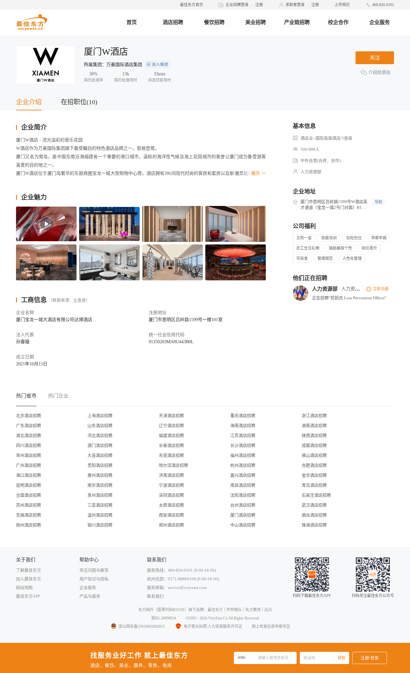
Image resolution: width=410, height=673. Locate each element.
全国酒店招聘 (28, 495)
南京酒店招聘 (99, 485)
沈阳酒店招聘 (242, 495)
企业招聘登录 (237, 5)
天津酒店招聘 (171, 415)
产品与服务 (89, 596)
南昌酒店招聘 (242, 485)
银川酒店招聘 (99, 525)
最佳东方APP (28, 596)
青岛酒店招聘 (314, 485)
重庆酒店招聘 (242, 415)
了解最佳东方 (28, 570)
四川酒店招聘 (28, 445)
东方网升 (146, 610)
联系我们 (155, 596)
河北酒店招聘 (99, 435)
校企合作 (338, 22)
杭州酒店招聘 (242, 465)
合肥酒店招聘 (314, 465)
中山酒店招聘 (242, 525)
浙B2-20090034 (163, 618)
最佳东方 (215, 610)
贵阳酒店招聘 (99, 465)
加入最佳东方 (28, 578)
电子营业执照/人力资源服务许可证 (213, 626)
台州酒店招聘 (242, 505)
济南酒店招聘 (171, 475)
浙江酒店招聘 (314, 415)
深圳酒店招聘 (171, 495)
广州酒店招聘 (28, 465)
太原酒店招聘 (171, 505)
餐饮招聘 (214, 22)
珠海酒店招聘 (314, 525)
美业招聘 (255, 22)
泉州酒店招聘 (99, 495)
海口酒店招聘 (28, 475)
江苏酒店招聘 (242, 435)
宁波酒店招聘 (171, 485)
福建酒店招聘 (171, 435)
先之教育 (253, 610)
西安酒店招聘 (171, 515)
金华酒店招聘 (314, 475)
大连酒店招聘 (99, 455)
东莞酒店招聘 (171, 455)
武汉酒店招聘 (314, 505)
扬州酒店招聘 (28, 525)
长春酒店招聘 (171, 445)
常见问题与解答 (94, 570)
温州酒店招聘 (99, 515)
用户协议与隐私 (94, 578)
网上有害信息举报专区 (271, 626)
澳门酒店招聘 (99, 445)
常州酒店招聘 (28, 455)
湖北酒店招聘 (28, 435)
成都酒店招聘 (314, 445)
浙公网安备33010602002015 (142, 626)
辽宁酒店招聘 (171, 425)
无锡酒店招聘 (28, 515)
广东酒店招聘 (28, 425)
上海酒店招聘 (99, 415)
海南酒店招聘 (242, 425)
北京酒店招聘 (28, 415)
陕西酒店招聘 (314, 435)
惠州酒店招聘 (99, 475)
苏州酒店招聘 (28, 505)
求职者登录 (295, 5)
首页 (132, 22)
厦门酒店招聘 (242, 515)
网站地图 (24, 587)
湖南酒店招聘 (314, 425)
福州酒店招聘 (242, 455)
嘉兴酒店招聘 (242, 475)
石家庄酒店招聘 (316, 495)
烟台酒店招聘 (314, 515)
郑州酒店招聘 (171, 525)
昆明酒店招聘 (28, 485)
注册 (259, 5)
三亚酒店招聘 (99, 505)
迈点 (268, 610)
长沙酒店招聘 (242, 445)
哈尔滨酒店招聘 (173, 465)
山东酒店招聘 (99, 425)
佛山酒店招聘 (314, 455)
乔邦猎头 (234, 610)
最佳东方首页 (191, 5)
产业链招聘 (297, 22)
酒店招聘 (173, 22)
